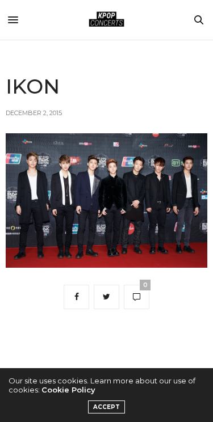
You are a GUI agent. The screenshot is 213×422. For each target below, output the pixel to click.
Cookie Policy (68, 389)
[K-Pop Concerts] (106, 20)
